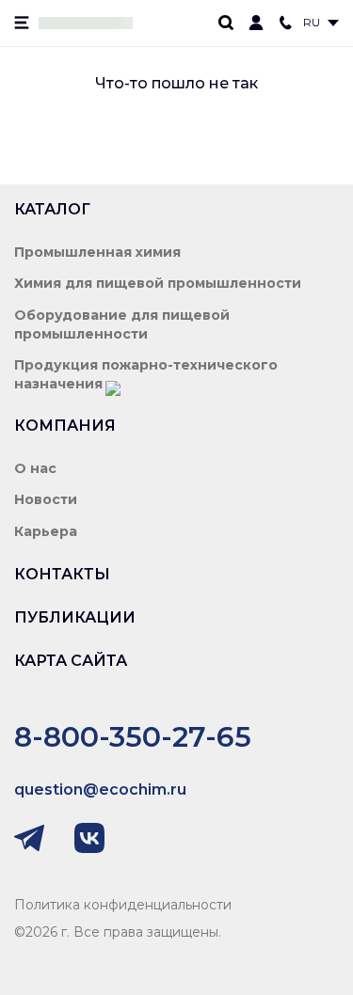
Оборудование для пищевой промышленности (122, 324)
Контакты (62, 574)
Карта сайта (70, 661)
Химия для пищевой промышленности (157, 283)
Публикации (75, 617)
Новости (45, 499)
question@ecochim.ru (100, 789)
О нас (35, 468)
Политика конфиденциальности (123, 904)
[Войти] (256, 22)
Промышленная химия (97, 252)
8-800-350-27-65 (132, 736)
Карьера (45, 531)
